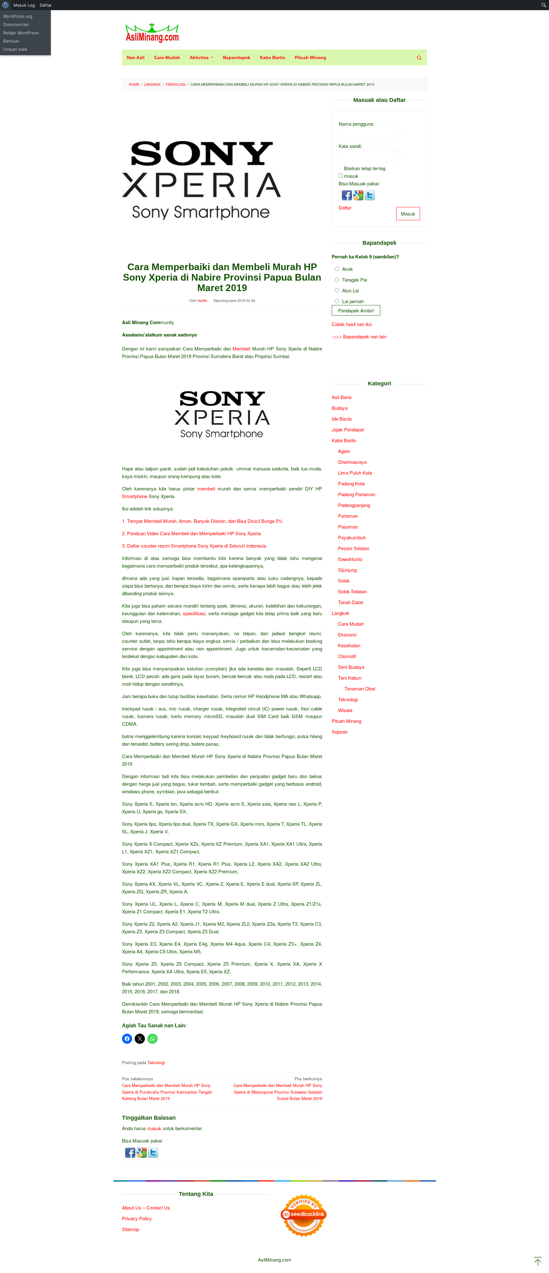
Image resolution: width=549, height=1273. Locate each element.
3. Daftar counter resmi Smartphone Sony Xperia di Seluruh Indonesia (194, 545)
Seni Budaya (351, 666)
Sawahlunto (350, 558)
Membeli (241, 348)
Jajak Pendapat (348, 429)
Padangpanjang (354, 504)
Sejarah (340, 731)
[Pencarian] (419, 57)
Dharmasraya (352, 461)
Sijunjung (347, 569)
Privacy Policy (137, 1218)
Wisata (345, 709)
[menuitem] (5, 5)
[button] (131, 1152)
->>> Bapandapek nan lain (359, 336)
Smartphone (134, 496)
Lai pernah (353, 300)
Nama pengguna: (356, 123)
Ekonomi (347, 634)
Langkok (340, 612)
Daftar (345, 207)
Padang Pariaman (356, 493)
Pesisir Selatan (353, 547)
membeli (206, 488)
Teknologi (156, 1062)
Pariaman (348, 515)
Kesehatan (349, 645)
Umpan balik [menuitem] (15, 49)
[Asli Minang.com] (152, 31)
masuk (154, 1128)
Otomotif (347, 655)
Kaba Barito (344, 440)
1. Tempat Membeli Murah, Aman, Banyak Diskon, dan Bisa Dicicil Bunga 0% (202, 520)
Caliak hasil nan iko (352, 324)
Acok (347, 268)
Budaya (340, 407)
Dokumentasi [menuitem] (16, 24)
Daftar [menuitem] (46, 5)
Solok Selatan (352, 591)
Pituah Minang (346, 720)
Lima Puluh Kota (355, 472)
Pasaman (348, 526)
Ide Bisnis (342, 418)
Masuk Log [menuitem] (24, 5)
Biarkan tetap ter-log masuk (364, 171)
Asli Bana (341, 396)
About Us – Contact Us (146, 1207)
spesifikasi (194, 613)
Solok (344, 580)
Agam (344, 450)
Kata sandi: (350, 145)
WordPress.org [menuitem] (17, 16)
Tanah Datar (350, 601)
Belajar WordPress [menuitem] (21, 32)
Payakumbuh (352, 537)
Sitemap (130, 1229)
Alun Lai (350, 290)
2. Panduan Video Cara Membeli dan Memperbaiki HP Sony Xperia (191, 533)
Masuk (408, 213)
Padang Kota (351, 483)
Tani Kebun (349, 677)
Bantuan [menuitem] (11, 40)
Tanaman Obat (359, 688)
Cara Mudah (351, 623)
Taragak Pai (354, 279)
